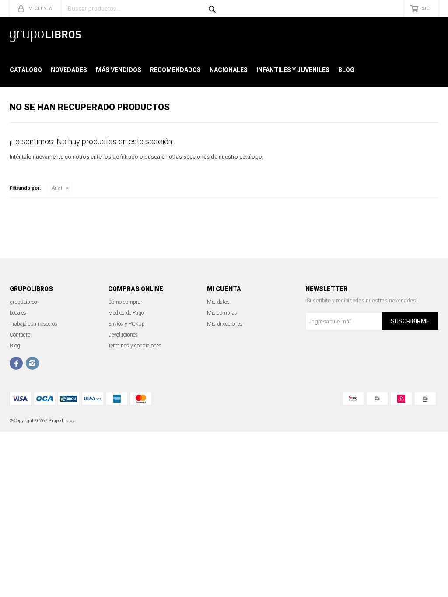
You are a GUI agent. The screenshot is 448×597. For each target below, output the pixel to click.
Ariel (57, 188)
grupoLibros (23, 302)
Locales (18, 313)
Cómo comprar (125, 302)
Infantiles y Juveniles (292, 69)
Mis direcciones (224, 324)
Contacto (20, 335)
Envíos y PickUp (126, 324)
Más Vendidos (118, 69)
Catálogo (26, 69)
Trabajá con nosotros (33, 324)
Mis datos (218, 302)
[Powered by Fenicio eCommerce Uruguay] (425, 420)
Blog (346, 69)
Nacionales (229, 69)
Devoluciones (123, 335)
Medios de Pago (126, 313)
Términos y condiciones (134, 346)
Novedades (69, 69)
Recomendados (175, 69)
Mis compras (222, 313)
